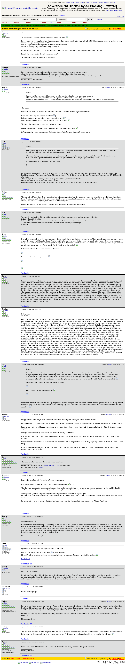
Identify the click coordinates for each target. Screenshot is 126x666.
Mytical (109, 601)
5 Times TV (25, 559)
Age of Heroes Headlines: (11, 15)
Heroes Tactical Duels (51, 466)
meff (109, 364)
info (9, 22)
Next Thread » (28, 658)
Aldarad (108, 87)
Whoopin (108, 414)
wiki (78, 22)
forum (11, 22)
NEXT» (121, 29)
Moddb (41, 467)
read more (63, 15)
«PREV (115, 29)
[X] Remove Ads (119, 16)
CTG (51, 22)
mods (35, 22)
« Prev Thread (14, 658)
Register (99, 19)
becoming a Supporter (114, 10)
